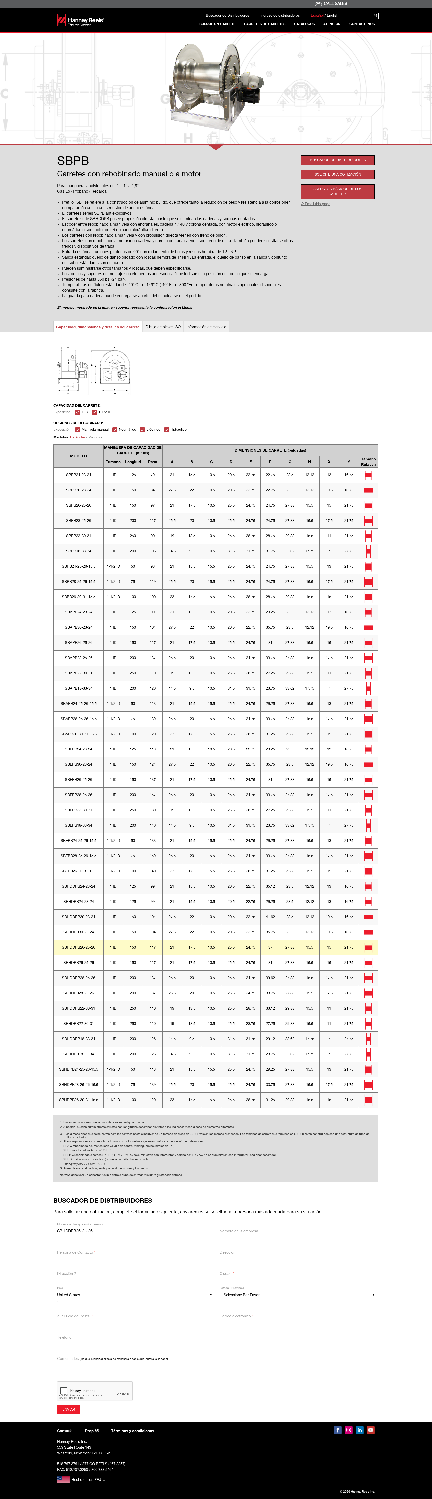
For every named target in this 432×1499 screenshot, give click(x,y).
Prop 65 (92, 1430)
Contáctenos (362, 24)
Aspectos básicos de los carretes (338, 191)
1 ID (85, 412)
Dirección (229, 1252)
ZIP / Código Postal (75, 1316)
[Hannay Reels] (80, 25)
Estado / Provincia (233, 1288)
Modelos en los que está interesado (80, 1224)
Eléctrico (153, 429)
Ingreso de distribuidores (280, 15)
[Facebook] (338, 1430)
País (61, 1288)
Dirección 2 (66, 1274)
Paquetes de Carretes (265, 24)
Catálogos (304, 24)
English (332, 15)
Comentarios (112, 1359)
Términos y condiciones (132, 1430)
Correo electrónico (236, 1316)
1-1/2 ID (105, 412)
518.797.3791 (68, 1464)
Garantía (65, 1430)
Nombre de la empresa (239, 1231)
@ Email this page (315, 204)
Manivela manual (95, 429)
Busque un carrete (218, 24)
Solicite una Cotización (338, 174)
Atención (332, 24)
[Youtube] (371, 1430)
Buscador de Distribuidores (227, 15)
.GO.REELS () (104, 1464)
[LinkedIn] (360, 1430)
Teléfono (64, 1337)
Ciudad (227, 1274)
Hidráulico (179, 429)
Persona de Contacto (76, 1252)
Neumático (127, 429)
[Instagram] (349, 1430)
